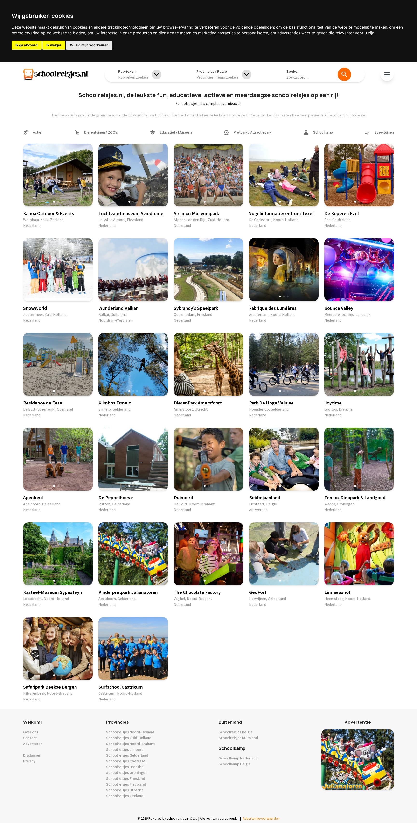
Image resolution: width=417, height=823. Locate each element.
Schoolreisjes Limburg (125, 749)
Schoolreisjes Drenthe (125, 767)
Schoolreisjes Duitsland (238, 738)
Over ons (30, 732)
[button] (54, 202)
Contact (30, 738)
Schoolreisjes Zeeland (124, 796)
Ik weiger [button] (53, 45)
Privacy (29, 761)
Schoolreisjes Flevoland (126, 784)
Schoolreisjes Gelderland (127, 755)
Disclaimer (32, 755)
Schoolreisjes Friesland (125, 778)
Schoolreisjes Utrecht (124, 790)
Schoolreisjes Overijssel (126, 761)
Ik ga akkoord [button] (26, 45)
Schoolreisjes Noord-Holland (130, 732)
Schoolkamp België (235, 764)
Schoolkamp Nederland (238, 758)
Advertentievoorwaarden (261, 818)
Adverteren (33, 743)
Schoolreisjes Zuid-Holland (128, 738)
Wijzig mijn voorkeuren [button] (89, 45)
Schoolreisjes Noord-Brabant (130, 743)
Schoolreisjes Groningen (126, 772)
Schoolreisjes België (236, 732)
